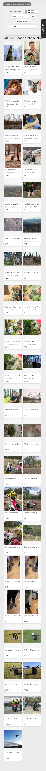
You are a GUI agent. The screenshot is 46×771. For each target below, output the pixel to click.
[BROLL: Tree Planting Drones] (32, 396)
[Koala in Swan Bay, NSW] (13, 259)
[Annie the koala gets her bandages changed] (32, 122)
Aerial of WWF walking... (16, 204)
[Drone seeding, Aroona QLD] (13, 465)
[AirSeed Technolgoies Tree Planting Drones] (13, 636)
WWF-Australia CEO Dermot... (18, 101)
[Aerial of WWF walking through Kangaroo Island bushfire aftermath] (13, 190)
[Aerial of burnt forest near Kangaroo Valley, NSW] (32, 224)
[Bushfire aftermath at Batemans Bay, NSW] (13, 122)
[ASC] (33, 16)
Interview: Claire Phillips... (16, 444)
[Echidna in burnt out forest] (32, 259)
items (43, 28)
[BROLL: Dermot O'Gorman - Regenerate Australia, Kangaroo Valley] (32, 362)
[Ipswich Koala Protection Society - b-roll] (13, 567)
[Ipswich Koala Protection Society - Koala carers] (13, 293)
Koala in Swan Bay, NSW (16, 272)
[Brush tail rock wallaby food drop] (32, 156)
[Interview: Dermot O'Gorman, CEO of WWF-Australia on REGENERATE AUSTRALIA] (13, 396)
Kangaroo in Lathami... (15, 170)
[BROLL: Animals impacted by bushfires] (13, 224)
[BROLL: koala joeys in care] (32, 430)
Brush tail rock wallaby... (34, 170)
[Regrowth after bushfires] (13, 53)
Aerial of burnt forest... (33, 238)
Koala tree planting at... (34, 204)
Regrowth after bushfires (16, 67)
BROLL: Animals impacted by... (19, 238)
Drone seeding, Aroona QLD (17, 478)
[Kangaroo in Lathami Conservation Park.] (13, 156)
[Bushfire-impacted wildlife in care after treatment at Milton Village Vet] (32, 87)
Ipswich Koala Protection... (17, 307)
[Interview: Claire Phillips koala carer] (13, 430)
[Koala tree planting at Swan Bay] (32, 190)
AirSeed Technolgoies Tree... (17, 650)
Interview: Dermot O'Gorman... (18, 410)
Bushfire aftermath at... (15, 135)
